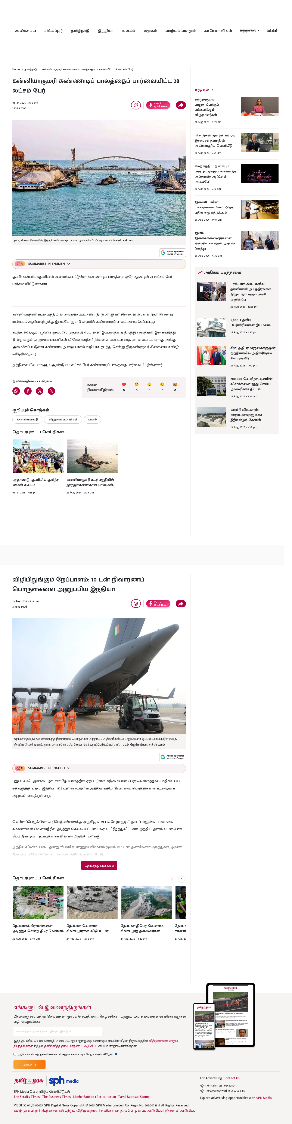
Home (16, 69)
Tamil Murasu (128, 1097)
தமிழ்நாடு (80, 31)
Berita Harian (106, 1097)
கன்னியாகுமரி (27, 419)
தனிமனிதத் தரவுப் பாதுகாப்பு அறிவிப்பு (70, 1045)
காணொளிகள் (218, 31)
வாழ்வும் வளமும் (180, 31)
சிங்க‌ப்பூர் (53, 31)
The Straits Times (26, 1097)
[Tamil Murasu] (28, 1081)
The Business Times (56, 1097)
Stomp (145, 1097)
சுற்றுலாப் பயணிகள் (63, 419)
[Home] (63, 1081)
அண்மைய (25, 31)
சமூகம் (150, 31)
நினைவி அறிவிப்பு (180, 1111)
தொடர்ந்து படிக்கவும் (99, 865)
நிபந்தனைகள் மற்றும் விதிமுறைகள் (70, 1111)
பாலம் (92, 419)
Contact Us (232, 1078)
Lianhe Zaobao (83, 1097)
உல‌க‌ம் (128, 31)
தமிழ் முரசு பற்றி (25, 1111)
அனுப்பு (29, 1064)
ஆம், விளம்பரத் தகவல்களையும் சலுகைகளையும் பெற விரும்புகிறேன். (67, 1054)
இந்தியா (106, 31)
